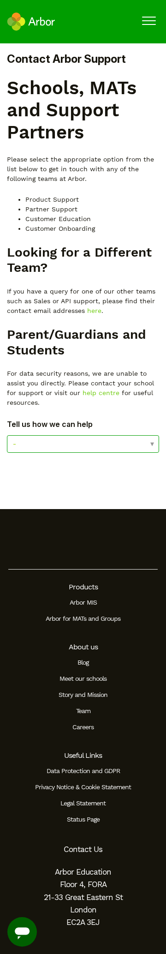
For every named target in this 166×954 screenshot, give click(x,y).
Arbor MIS (83, 602)
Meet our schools (83, 678)
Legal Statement (83, 803)
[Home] (31, 21)
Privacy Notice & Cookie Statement (83, 787)
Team (83, 710)
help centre (101, 392)
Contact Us (83, 849)
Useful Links (83, 755)
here (94, 310)
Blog (83, 662)
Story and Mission (83, 694)
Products (83, 586)
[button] (148, 20)
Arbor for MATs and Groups (83, 618)
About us (83, 646)
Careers (83, 727)
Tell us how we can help (50, 424)
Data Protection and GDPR (83, 770)
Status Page (83, 819)
